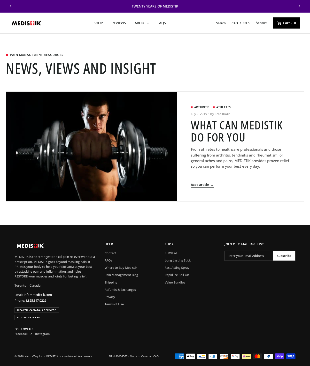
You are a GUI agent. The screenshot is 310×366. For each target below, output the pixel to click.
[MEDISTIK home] (26, 23)
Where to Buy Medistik (121, 267)
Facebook (21, 334)
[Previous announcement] (11, 6)
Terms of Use (114, 304)
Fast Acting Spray (177, 267)
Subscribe (284, 256)
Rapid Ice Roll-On (177, 275)
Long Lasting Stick (178, 260)
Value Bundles (175, 282)
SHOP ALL (172, 253)
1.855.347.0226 (35, 300)
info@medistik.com (38, 294)
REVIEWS (119, 23)
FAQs (161, 23)
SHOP (98, 23)
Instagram (42, 334)
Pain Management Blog (121, 275)
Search (221, 23)
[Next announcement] (299, 6)
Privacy (110, 297)
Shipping (111, 282)
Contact (110, 253)
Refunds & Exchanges (120, 289)
